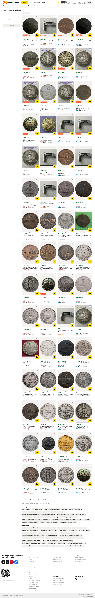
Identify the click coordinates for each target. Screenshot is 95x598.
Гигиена (30, 563)
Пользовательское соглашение (16, 595)
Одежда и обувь (32, 566)
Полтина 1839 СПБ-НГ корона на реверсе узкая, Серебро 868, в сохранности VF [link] (29, 331)
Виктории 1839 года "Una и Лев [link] (47, 73)
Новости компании (79, 557)
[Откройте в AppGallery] (12, 563)
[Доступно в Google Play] (7, 563)
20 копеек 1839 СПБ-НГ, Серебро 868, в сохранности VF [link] (30, 299)
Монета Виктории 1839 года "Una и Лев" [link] (47, 41)
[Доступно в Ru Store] (16, 563)
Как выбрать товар (57, 557)
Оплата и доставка (56, 559)
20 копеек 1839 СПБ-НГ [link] (81, 458)
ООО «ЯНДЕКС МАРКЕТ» (88, 594)
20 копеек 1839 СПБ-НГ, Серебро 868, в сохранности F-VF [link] (30, 395)
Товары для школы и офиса (34, 580)
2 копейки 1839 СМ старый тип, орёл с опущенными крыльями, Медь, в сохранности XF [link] (65, 363)
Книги (30, 578)
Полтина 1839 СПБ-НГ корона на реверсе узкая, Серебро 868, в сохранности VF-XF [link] (29, 459)
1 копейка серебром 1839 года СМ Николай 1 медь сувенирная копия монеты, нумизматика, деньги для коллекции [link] (83, 490)
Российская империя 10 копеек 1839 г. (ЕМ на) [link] (30, 41)
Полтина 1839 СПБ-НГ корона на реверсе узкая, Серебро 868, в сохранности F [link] (83, 395)
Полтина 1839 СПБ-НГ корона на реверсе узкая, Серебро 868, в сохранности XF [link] (83, 268)
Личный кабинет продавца (58, 578)
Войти (89, 2)
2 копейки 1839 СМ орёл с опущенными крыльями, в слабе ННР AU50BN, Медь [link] (65, 268)
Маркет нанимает (79, 565)
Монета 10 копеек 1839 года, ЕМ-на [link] (83, 235)
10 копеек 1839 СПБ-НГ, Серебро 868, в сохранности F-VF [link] (47, 331)
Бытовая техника (32, 561)
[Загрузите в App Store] (3, 563)
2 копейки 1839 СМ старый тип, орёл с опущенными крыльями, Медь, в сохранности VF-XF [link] (83, 204)
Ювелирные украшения (34, 590)
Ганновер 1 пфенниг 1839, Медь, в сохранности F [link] (47, 236)
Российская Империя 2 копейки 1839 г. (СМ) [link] (29, 74)
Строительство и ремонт (34, 586)
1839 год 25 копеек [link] (27, 362)
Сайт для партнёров (57, 584)
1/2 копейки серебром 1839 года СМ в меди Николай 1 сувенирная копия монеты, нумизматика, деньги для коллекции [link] (48, 299)
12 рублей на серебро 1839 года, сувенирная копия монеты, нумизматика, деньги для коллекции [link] (30, 140)
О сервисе (55, 563)
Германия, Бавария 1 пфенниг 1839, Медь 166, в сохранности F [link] (30, 490)
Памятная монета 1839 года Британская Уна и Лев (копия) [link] (82, 427)
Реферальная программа (80, 559)
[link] (26, 509)
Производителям (79, 561)
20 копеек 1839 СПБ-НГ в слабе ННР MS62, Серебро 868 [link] (65, 236)
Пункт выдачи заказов (80, 563)
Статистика (5, 595)
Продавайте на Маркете (58, 580)
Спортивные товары (33, 582)
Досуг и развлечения (33, 557)
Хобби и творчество (33, 574)
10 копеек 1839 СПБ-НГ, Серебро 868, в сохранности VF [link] (47, 395)
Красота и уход (32, 572)
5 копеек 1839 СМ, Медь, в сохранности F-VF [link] (63, 173)
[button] (26, 13)
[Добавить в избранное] (37, 17)
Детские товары (32, 588)
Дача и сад (31, 576)
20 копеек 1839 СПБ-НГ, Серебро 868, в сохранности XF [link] (65, 427)
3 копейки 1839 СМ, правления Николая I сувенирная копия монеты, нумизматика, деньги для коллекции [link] (47, 459)
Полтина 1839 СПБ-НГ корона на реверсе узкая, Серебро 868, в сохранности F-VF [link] (47, 363)
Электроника (32, 565)
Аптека (30, 570)
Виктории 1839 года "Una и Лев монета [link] (82, 74)
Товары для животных (33, 584)
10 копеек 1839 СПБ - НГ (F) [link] (46, 107)
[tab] (6, 5)
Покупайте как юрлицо (57, 561)
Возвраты (55, 565)
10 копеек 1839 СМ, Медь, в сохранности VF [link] (28, 236)
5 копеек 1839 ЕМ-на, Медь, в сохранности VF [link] (64, 204)
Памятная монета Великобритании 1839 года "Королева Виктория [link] (47, 140)
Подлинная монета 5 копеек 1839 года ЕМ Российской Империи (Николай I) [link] (83, 108)
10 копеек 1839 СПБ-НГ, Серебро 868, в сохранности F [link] (65, 299)
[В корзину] (37, 35)
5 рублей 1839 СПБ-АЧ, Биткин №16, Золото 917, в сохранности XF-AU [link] (65, 459)
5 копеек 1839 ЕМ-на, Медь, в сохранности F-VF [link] (29, 427)
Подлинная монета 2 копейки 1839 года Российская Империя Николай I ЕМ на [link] (65, 41)
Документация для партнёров (59, 582)
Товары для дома (32, 568)
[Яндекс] (91, 596)
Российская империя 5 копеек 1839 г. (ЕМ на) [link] (83, 41)
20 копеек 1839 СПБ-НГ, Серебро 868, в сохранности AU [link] (47, 427)
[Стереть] (57, 2)
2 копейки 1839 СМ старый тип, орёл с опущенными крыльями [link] (65, 395)
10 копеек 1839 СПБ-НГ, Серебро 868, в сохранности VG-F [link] (83, 299)
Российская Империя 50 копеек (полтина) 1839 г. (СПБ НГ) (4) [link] (65, 74)
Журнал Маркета (56, 566)
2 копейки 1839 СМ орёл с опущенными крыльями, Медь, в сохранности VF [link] (29, 204)
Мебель (30, 559)
